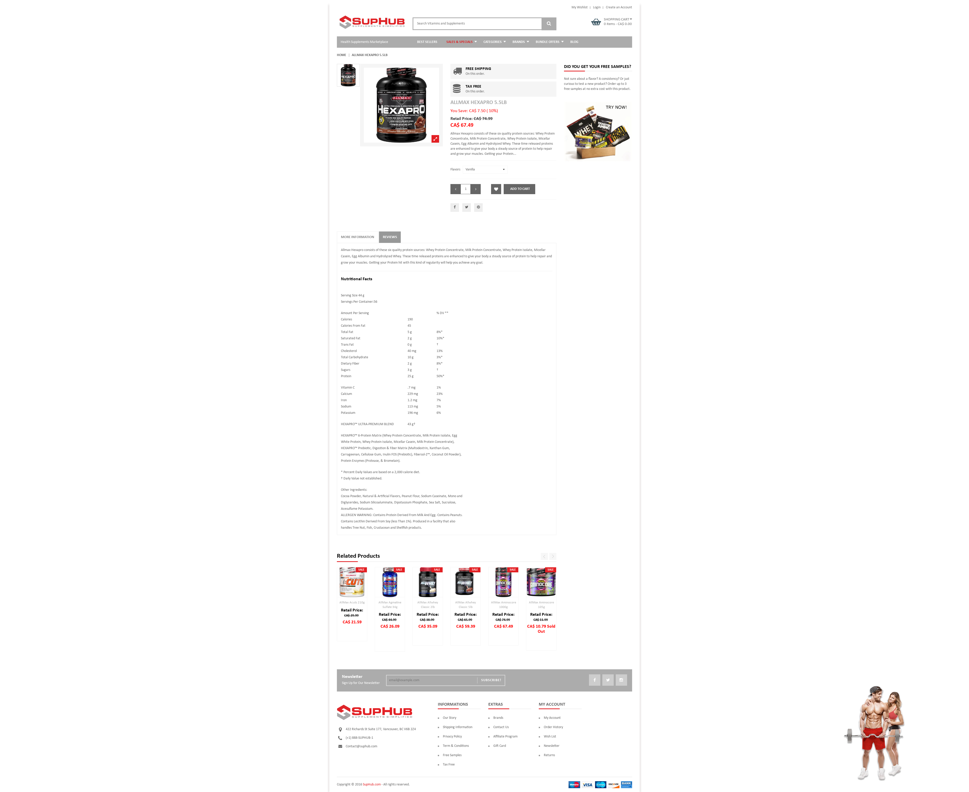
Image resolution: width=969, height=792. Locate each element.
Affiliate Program (505, 736)
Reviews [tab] (390, 237)
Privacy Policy (452, 736)
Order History (553, 727)
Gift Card (499, 746)
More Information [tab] (357, 237)
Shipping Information (457, 727)
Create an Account (619, 7)
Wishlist (496, 189)
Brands (498, 718)
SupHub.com (372, 784)
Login (597, 7)
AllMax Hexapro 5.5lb (478, 103)
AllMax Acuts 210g (352, 602)
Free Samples (452, 755)
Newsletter (551, 746)
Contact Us (501, 727)
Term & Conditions (456, 746)
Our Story (449, 718)
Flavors (455, 169)
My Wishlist (580, 7)
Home (341, 55)
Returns (549, 755)
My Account (552, 718)
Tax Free (449, 765)
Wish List (550, 736)
